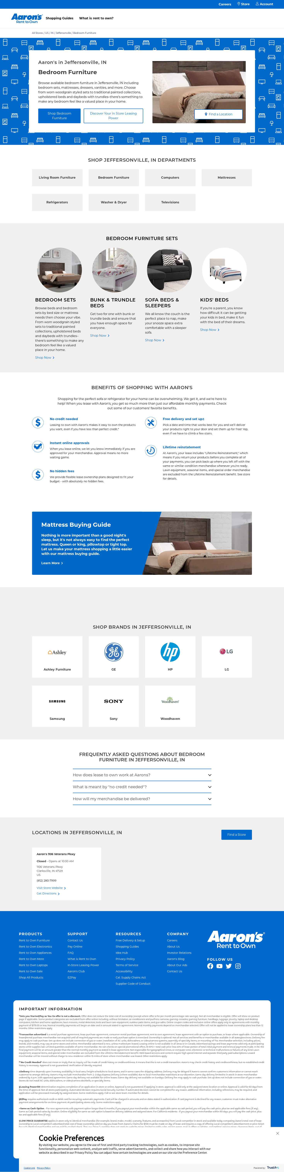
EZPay (72, 977)
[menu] (142, 14)
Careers (225, 4)
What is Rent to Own (82, 959)
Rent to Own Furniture (34, 940)
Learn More (50, 563)
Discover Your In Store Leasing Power (113, 116)
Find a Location (220, 114)
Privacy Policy (125, 959)
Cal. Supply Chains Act (131, 977)
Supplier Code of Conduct (133, 983)
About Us (173, 946)
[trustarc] (272, 1168)
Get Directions (46, 893)
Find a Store (236, 835)
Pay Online (75, 946)
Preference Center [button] (195, 1152)
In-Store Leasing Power (83, 965)
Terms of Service (127, 965)
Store (245, 4)
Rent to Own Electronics (35, 946)
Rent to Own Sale (31, 971)
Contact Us (75, 940)
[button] (277, 1134)
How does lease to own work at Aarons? (111, 775)
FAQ (71, 953)
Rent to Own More (31, 959)
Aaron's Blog (176, 959)
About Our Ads (177, 965)
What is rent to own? (96, 18)
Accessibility (124, 971)
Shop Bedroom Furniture (59, 116)
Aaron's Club (76, 971)
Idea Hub (122, 953)
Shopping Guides (59, 18)
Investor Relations (179, 953)
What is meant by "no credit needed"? (110, 787)
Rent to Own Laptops (33, 965)
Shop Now (43, 357)
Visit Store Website (50, 888)
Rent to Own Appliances (35, 953)
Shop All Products (31, 977)
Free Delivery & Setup (130, 940)
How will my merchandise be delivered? (111, 799)
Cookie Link (29, 1167)
